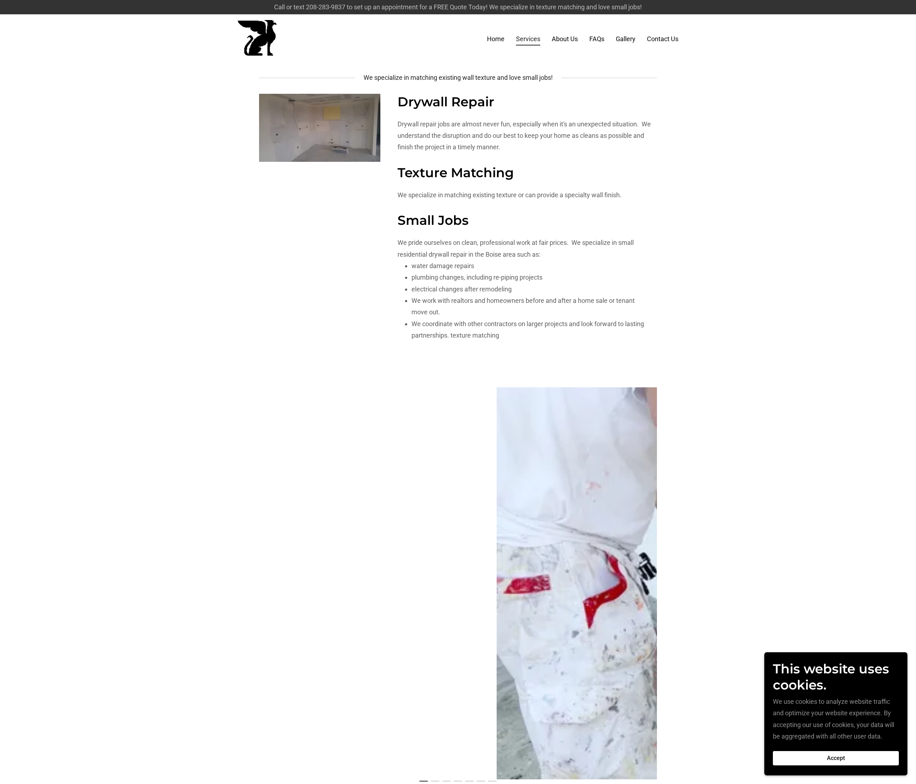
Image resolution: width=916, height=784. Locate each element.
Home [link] (496, 39)
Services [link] (528, 39)
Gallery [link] (625, 39)
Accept (836, 758)
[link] (257, 37)
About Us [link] (565, 39)
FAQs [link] (596, 39)
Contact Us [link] (662, 39)
